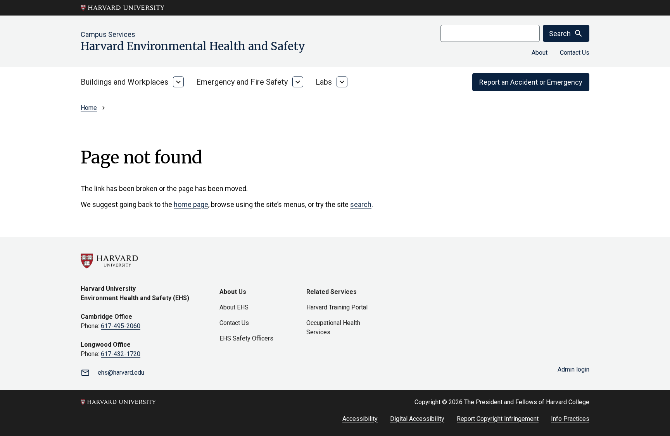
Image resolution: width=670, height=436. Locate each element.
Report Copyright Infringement (498, 418)
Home (89, 107)
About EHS (234, 307)
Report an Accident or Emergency (530, 82)
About (539, 52)
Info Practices (570, 418)
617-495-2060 (120, 326)
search (360, 204)
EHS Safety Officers (246, 338)
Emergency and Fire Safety (242, 82)
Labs (324, 82)
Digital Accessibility (417, 418)
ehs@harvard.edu (121, 372)
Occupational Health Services (333, 327)
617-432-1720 (120, 354)
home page (191, 204)
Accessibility (360, 418)
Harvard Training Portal (337, 307)
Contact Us (574, 52)
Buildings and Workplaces (124, 82)
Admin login (573, 369)
